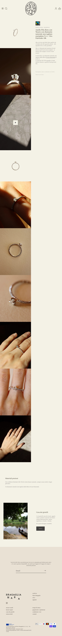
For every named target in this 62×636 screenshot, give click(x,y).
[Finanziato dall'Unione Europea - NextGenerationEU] (10, 625)
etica (34, 597)
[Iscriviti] (45, 570)
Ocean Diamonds (50, 57)
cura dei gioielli (10, 612)
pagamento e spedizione (39, 609)
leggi (40, 528)
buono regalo (9, 609)
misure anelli (9, 607)
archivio (35, 593)
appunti (35, 599)
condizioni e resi (37, 612)
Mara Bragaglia (36, 595)
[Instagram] (7, 603)
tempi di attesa (36, 607)
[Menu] (2, 8)
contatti (35, 614)
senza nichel (9, 614)
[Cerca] (6, 8)
